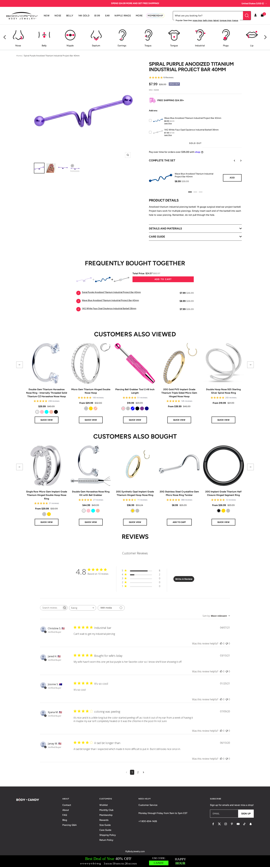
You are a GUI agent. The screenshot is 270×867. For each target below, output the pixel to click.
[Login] (255, 16)
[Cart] (262, 16)
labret (216, 20)
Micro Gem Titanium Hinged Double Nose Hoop (90, 391)
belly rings (207, 20)
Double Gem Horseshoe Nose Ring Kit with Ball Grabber (91, 493)
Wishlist (103, 805)
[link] (37, 412)
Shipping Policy (107, 835)
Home (19, 55)
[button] (19, 364)
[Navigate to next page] (143, 772)
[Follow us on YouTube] (238, 824)
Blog (64, 820)
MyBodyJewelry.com (135, 851)
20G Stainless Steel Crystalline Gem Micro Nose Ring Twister (179, 493)
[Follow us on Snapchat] (251, 824)
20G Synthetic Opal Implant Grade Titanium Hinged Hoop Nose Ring (135, 493)
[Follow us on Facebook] (213, 824)
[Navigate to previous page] (126, 772)
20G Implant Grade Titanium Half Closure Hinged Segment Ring (223, 493)
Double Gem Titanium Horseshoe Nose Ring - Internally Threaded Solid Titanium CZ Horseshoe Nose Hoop (46, 393)
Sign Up (246, 813)
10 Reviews (168, 77)
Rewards (103, 820)
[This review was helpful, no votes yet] (221, 643)
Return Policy (106, 840)
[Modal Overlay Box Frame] (135, 861)
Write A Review (183, 578)
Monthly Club (106, 810)
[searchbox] (51, 607)
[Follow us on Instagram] (225, 824)
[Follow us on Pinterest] (232, 824)
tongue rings (225, 20)
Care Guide (105, 830)
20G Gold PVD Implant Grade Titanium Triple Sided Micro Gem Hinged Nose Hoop (179, 393)
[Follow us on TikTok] (244, 824)
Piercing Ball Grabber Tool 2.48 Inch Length (135, 391)
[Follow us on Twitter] (219, 824)
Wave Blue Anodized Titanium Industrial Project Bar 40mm (194, 175)
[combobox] (82, 608)
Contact (66, 805)
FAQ (64, 815)
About (65, 810)
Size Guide (105, 825)
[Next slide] (238, 160)
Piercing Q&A (69, 825)
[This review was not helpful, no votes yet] (227, 643)
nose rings (197, 20)
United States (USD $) (253, 3)
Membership (105, 815)
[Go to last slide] (232, 160)
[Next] (265, 37)
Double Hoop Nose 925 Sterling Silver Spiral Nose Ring (223, 391)
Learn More (168, 123)
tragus (235, 20)
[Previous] (5, 37)
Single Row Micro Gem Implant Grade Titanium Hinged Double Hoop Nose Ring (46, 495)
